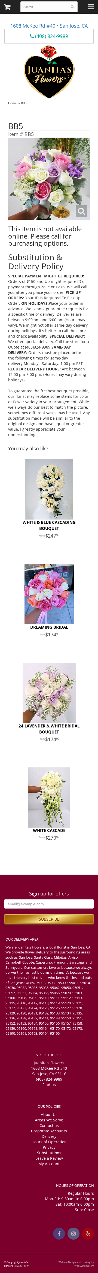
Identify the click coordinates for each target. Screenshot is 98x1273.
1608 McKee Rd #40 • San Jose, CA (49, 25)
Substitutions (49, 1152)
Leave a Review (49, 1158)
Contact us (49, 1125)
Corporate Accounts (49, 1130)
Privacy (49, 1147)
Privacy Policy (21, 1266)
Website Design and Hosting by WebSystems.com (76, 1264)
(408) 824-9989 (51, 36)
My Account (49, 1163)
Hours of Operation (49, 1141)
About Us (49, 1114)
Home (12, 103)
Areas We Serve (49, 1120)
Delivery (49, 1136)
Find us (49, 1084)
